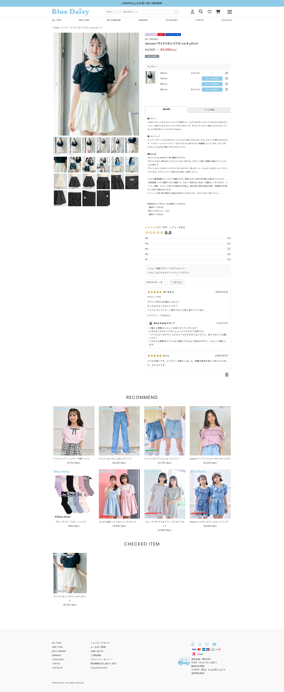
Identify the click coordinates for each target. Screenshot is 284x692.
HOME (56, 27)
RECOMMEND (114, 20)
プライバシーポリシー (101, 659)
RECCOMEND (59, 651)
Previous (57, 84)
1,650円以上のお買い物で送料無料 (142, 3)
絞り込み (178, 282)
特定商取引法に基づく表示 (104, 663)
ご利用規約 (96, 655)
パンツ (65, 27)
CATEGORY (172, 20)
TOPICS (199, 20)
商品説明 (166, 109)
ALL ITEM (56, 20)
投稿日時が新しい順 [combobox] (154, 282)
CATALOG (226, 20)
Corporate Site (99, 667)
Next (135, 84)
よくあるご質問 (98, 647)
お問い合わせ (97, 651)
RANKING (143, 20)
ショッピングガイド (100, 642)
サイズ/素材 (209, 110)
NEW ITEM (84, 20)
